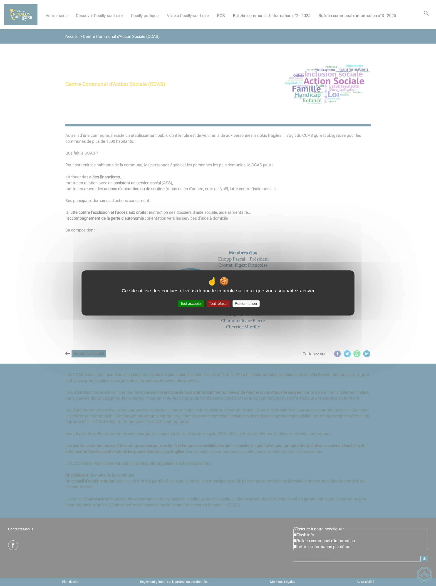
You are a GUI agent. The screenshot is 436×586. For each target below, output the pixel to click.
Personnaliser (246, 303)
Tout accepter (191, 303)
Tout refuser (218, 303)
